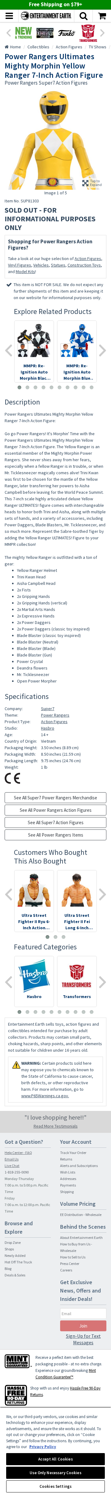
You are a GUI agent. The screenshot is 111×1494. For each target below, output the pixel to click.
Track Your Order (73, 1152)
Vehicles (41, 265)
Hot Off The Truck (18, 1262)
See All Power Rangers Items (55, 835)
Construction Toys (84, 265)
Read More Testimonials (56, 1126)
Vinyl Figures (19, 265)
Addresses (68, 1178)
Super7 (47, 708)
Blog (8, 1268)
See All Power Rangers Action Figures (56, 810)
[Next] (102, 32)
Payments (68, 1185)
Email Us (11, 1159)
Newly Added (15, 1255)
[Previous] (8, 32)
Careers (66, 1270)
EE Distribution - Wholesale (80, 1214)
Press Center (69, 1263)
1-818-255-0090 (17, 1172)
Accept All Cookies (55, 1459)
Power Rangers (55, 715)
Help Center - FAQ (18, 1152)
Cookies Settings (55, 1486)
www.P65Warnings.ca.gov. (45, 1095)
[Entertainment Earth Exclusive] (45, 33)
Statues (58, 265)
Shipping (67, 1191)
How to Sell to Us (72, 1257)
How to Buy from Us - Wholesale (76, 1247)
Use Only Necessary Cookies (55, 1472)
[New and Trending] (23, 33)
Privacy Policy (42, 1446)
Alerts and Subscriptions (79, 1165)
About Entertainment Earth (81, 1237)
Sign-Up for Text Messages (83, 1339)
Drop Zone (13, 1242)
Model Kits (25, 271)
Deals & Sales (15, 1275)
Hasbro (47, 728)
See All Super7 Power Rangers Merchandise (55, 798)
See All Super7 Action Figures (56, 822)
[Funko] (66, 33)
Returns (66, 1159)
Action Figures (88, 258)
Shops (9, 1249)
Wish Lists (67, 1172)
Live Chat (12, 1165)
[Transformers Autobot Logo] (88, 33)
